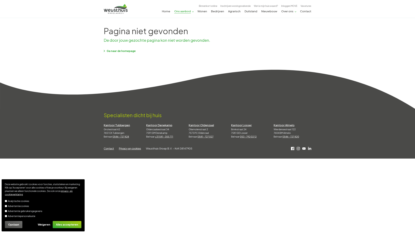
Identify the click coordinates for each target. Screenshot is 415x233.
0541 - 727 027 (205, 136)
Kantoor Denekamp (159, 125)
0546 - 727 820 (290, 136)
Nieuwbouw (269, 11)
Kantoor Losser (241, 125)
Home (166, 11)
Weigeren (44, 224)
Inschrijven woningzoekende (235, 5)
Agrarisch (234, 11)
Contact (305, 11)
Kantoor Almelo (284, 125)
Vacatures (306, 5)
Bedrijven (217, 11)
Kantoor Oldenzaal (201, 125)
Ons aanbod (182, 11)
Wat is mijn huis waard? (266, 5)
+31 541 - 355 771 (164, 136)
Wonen (202, 11)
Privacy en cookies (130, 148)
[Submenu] (192, 11)
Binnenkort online (208, 5)
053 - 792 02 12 (248, 136)
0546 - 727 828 (121, 136)
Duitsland (251, 11)
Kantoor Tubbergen (117, 125)
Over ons (287, 11)
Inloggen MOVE (289, 5)
